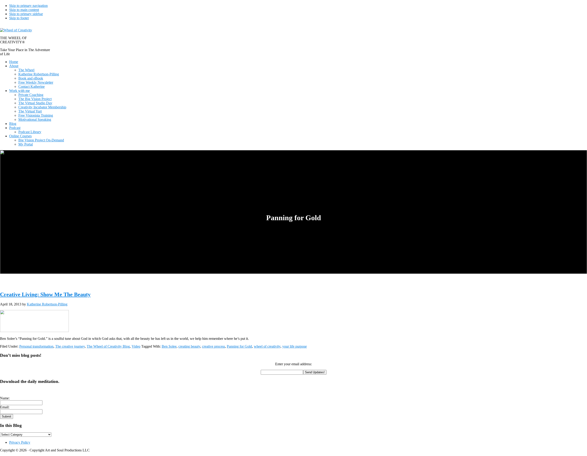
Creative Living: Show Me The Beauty (45, 294)
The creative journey (70, 346)
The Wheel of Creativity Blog (108, 346)
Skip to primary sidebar (26, 14)
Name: (5, 398)
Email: (4, 407)
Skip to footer (19, 18)
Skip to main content (24, 10)
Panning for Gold (239, 346)
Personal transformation (36, 346)
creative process (213, 346)
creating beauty (189, 346)
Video (136, 346)
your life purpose (294, 346)
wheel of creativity (267, 346)
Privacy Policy (19, 442)
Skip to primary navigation (28, 6)
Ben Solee (169, 346)
